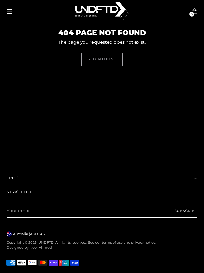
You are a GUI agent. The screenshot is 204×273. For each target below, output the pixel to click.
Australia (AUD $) (27, 234)
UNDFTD (46, 242)
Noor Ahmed (40, 248)
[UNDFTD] (102, 11)
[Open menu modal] (9, 11)
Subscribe (186, 211)
